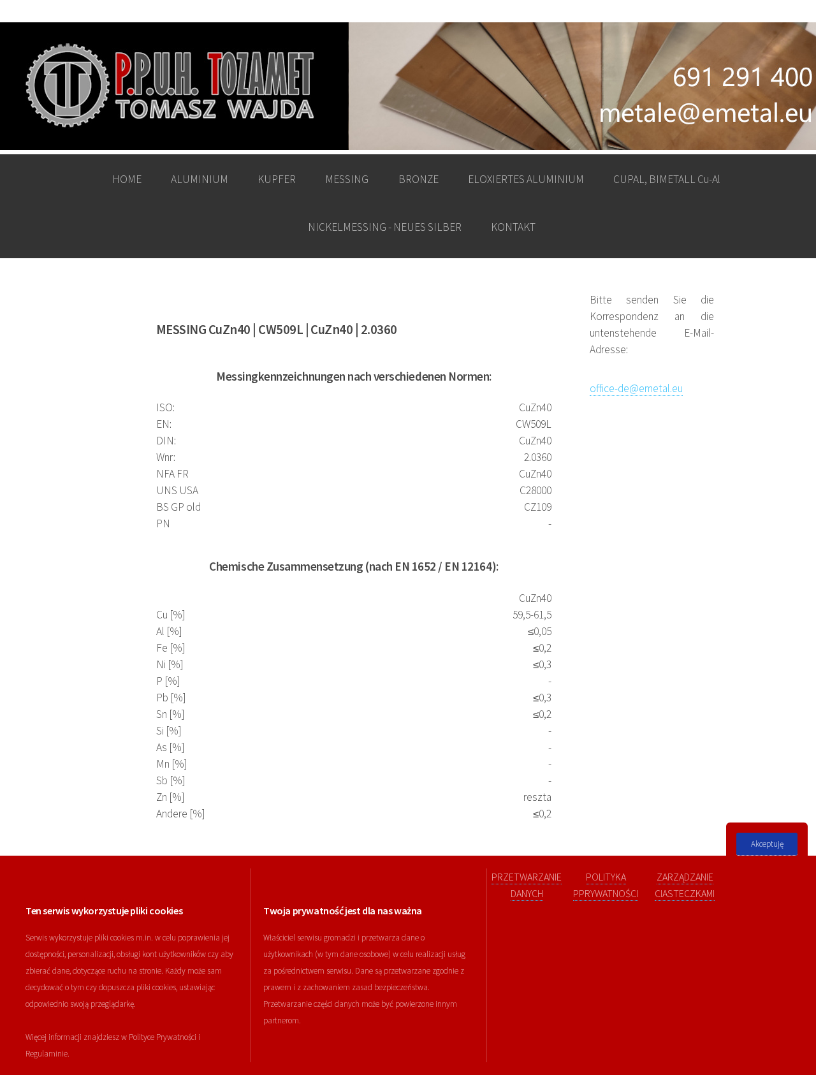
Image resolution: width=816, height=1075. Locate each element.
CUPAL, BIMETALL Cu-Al (666, 179)
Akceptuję (767, 843)
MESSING (346, 179)
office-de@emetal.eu (636, 388)
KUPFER (277, 179)
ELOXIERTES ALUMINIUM (526, 179)
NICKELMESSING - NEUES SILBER (385, 227)
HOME (127, 179)
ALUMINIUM (199, 179)
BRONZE (418, 179)
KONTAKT (513, 227)
